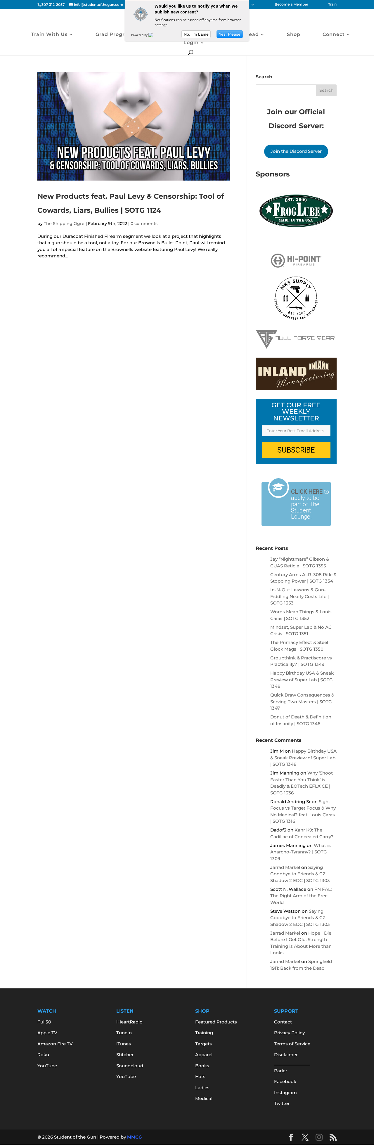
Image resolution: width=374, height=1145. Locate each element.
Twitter (282, 1103)
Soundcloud (129, 1065)
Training (204, 1032)
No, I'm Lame (196, 34)
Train (332, 4)
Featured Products (216, 1022)
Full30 (44, 1022)
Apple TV (47, 1032)
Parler (280, 1070)
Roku (43, 1054)
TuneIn (124, 1032)
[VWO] (154, 35)
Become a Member (291, 4)
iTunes (123, 1044)
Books (202, 1065)
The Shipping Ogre (64, 223)
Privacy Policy (289, 1032)
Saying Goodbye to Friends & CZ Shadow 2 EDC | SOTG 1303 (300, 874)
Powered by (139, 35)
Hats (200, 1076)
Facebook (285, 1081)
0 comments (144, 223)
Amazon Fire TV (55, 1044)
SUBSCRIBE (296, 450)
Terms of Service (292, 1044)
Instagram (285, 1092)
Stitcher (125, 1054)
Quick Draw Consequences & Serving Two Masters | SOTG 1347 (302, 701)
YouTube (47, 1065)
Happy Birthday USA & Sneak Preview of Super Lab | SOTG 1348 (302, 679)
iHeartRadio (129, 1022)
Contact (283, 1022)
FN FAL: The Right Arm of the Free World (301, 895)
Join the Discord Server (296, 151)
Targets (203, 1044)
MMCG (134, 1137)
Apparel (203, 1054)
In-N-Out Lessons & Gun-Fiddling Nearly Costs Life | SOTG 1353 (299, 596)
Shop (293, 34)
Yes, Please (229, 34)
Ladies (202, 1087)
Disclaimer (286, 1054)
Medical (203, 1098)
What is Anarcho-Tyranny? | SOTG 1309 (300, 852)
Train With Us (49, 34)
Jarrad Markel (285, 867)
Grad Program (114, 34)
